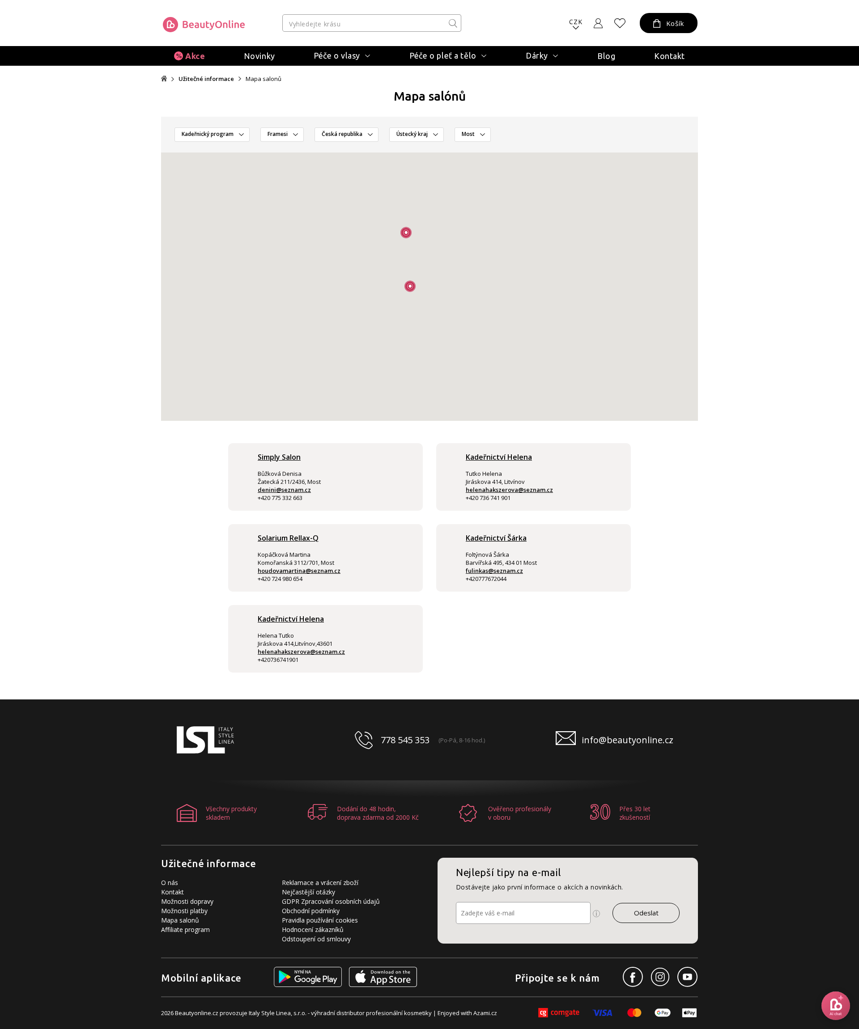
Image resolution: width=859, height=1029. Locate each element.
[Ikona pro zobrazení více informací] (596, 913)
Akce (195, 55)
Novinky (259, 55)
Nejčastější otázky (308, 892)
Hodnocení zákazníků (313, 929)
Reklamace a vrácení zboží (320, 882)
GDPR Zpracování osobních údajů (331, 901)
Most (468, 134)
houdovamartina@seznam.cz (299, 571)
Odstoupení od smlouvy (316, 939)
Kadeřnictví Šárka (496, 538)
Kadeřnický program (208, 134)
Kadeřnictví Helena (499, 457)
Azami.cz (485, 1013)
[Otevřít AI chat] (835, 1005)
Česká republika (342, 134)
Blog (606, 55)
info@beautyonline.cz (627, 740)
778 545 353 (405, 740)
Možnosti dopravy (187, 901)
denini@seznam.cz (284, 490)
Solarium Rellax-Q (288, 538)
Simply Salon (279, 457)
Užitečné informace (206, 79)
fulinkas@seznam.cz (494, 571)
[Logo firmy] (204, 24)
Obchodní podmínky (311, 910)
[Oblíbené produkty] (620, 23)
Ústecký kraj (412, 134)
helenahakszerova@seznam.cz (509, 490)
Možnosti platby (184, 910)
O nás (169, 882)
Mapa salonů (180, 920)
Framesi (278, 134)
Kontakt (669, 55)
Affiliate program (185, 929)
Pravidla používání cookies (320, 920)
